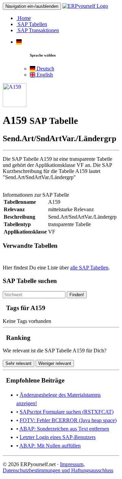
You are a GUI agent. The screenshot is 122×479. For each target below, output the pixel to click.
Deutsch (44, 68)
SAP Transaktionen (37, 30)
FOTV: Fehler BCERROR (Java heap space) (68, 420)
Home (23, 18)
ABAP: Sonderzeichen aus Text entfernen (64, 429)
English (44, 75)
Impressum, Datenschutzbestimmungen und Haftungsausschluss (58, 467)
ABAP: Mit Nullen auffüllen (50, 446)
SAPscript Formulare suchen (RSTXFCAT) (67, 412)
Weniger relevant (54, 363)
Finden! (76, 294)
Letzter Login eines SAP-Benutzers (58, 437)
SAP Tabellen (31, 24)
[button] (19, 42)
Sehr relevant (18, 363)
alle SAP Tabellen (89, 267)
